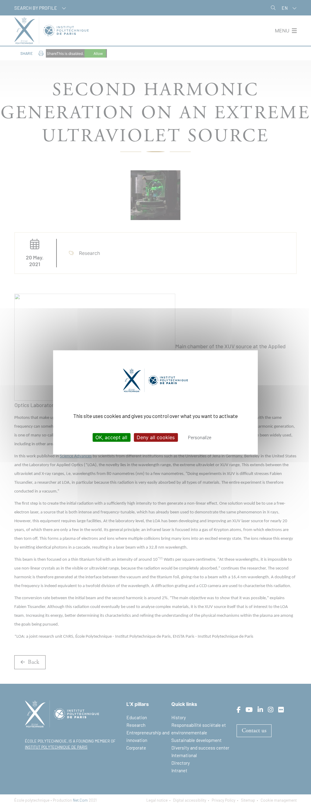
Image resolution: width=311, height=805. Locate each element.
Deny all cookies (156, 437)
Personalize (199, 437)
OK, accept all (111, 437)
